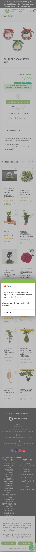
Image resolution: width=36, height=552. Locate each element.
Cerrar (7, 313)
